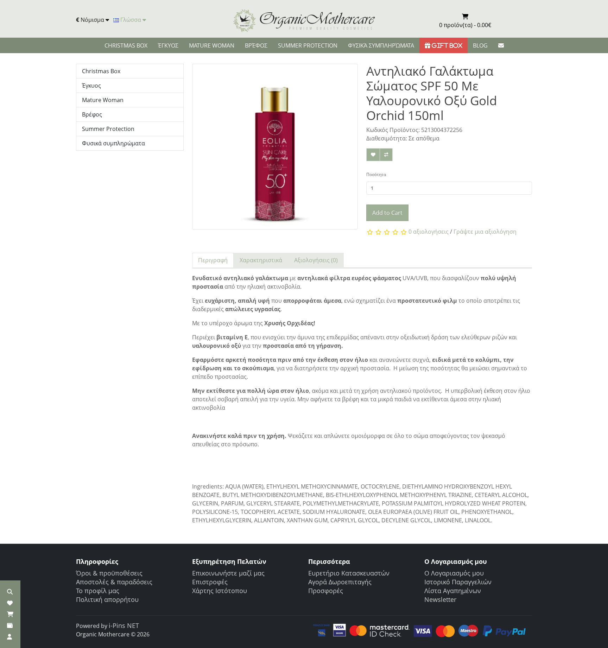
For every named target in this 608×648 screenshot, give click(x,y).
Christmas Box (125, 45)
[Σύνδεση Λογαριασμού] (9, 637)
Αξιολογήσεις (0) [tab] (316, 260)
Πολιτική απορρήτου (107, 599)
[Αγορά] (10, 625)
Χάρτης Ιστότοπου (219, 590)
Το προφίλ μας (97, 590)
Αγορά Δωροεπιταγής (340, 582)
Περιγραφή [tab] (213, 260)
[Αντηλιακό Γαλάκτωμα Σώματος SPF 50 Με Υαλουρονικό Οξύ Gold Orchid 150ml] (275, 149)
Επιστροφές (210, 582)
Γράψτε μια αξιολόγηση (485, 231)
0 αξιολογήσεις (428, 231)
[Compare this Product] (386, 154)
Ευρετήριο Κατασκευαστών (349, 573)
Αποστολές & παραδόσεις (114, 582)
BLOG (480, 45)
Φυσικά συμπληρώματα (381, 45)
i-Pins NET (124, 625)
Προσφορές (325, 590)
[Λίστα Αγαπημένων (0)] (10, 603)
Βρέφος (256, 45)
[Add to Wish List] (373, 154)
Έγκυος (168, 45)
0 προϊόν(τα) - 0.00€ (465, 25)
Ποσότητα (376, 174)
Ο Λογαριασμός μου (454, 573)
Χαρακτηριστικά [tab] (261, 260)
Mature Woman (211, 45)
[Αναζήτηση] (10, 592)
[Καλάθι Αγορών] (10, 614)
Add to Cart (387, 212)
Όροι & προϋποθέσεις (109, 573)
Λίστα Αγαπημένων (452, 590)
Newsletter (440, 599)
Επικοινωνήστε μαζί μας (228, 573)
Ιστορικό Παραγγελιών (458, 582)
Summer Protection (307, 45)
